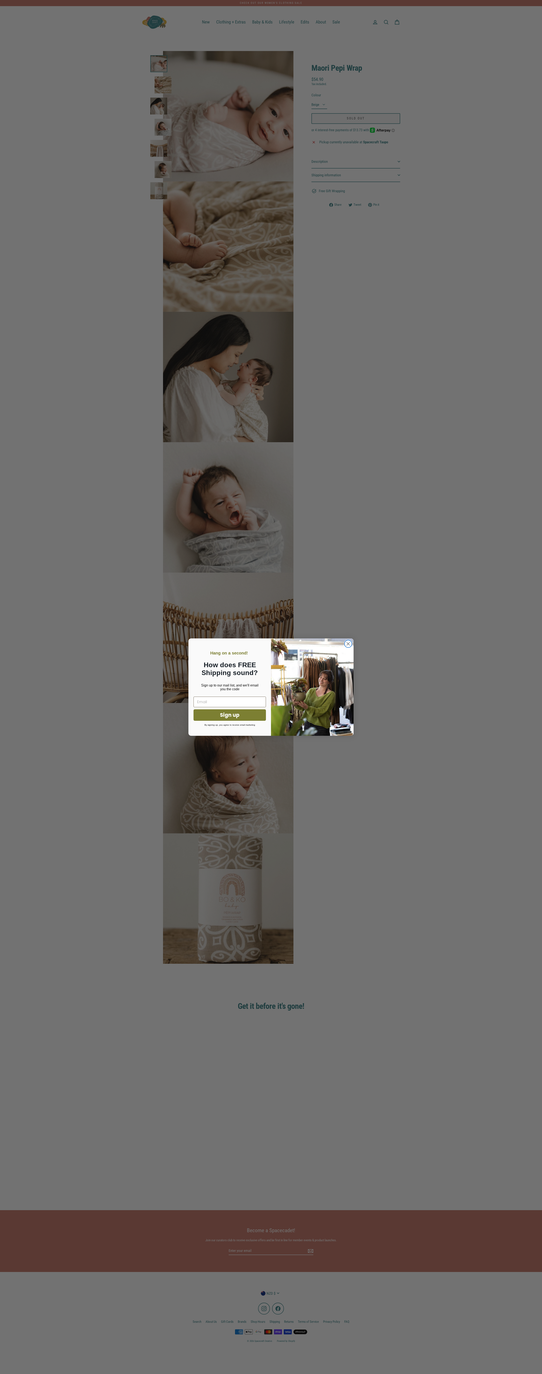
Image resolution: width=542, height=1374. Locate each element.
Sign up (229, 714)
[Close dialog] (348, 644)
